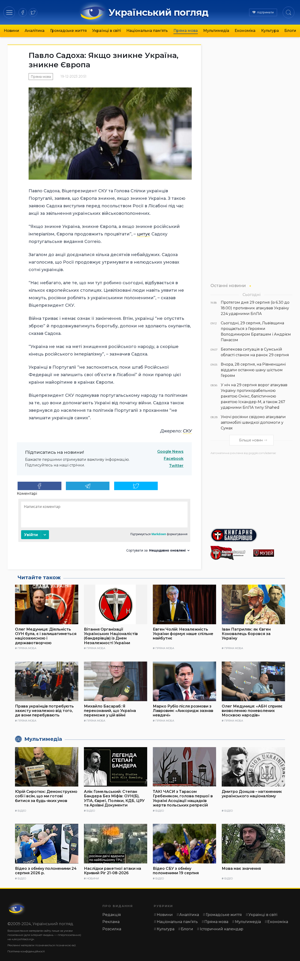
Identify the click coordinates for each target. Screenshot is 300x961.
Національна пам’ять (147, 30)
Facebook (174, 458)
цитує (143, 234)
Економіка (245, 30)
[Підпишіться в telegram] (88, 486)
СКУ (187, 431)
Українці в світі (106, 30)
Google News (170, 451)
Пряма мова (185, 30)
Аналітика (35, 30)
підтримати (265, 12)
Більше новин (251, 440)
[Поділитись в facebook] (39, 486)
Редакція (111, 914)
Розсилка (111, 929)
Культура (270, 30)
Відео (22, 810)
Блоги (290, 30)
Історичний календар (221, 929)
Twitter (176, 465)
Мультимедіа (216, 30)
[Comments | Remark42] (104, 527)
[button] (9, 12)
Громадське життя (68, 30)
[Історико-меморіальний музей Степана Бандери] (272, 553)
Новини (11, 30)
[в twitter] (33, 12)
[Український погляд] (17, 908)
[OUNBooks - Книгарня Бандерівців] (251, 535)
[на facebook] (23, 12)
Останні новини (228, 285)
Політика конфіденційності (26, 951)
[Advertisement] (251, 489)
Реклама (111, 921)
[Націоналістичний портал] (230, 553)
